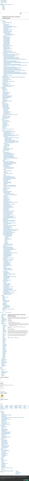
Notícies (3, 374)
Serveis (2, 427)
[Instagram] (11, 4)
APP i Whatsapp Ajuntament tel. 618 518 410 (16, 406)
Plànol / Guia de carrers (5, 447)
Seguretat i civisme (4, 362)
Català (3, 6)
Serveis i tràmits (2, 425)
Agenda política (4, 373)
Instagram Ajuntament (6, 407)
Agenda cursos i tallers (5, 371)
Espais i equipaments (4, 440)
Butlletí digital (3, 465)
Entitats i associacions (4, 441)
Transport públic (4, 448)
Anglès (3, 7)
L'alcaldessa (3, 412)
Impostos (3, 435)
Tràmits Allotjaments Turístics (5, 433)
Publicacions (3, 375)
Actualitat (1, 458)
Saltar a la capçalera (3, 0)
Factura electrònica (4, 436)
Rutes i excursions (4, 452)
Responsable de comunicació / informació (7, 467)
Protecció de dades (4, 423)
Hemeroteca (3, 469)
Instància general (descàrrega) (6, 432)
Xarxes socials (3, 464)
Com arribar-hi (3, 451)
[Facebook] (4, 4)
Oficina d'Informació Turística (5, 450)
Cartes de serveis (4, 428)
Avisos (2, 459)
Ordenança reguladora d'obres (4, 342)
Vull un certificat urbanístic (4, 329)
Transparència (3, 421)
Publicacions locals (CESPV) (5, 446)
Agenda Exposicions (4, 372)
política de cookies (7, 478)
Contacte (1, 3)
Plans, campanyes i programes (6, 422)
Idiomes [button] (3, 5)
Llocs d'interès (3, 455)
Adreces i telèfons (4, 439)
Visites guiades (4, 454)
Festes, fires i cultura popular (5, 445)
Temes (3, 312)
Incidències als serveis (4, 429)
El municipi (1, 438)
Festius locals (3, 444)
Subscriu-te (1, 397)
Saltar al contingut (3, 1)
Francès (4, 9)
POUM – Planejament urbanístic (4, 338)
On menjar (3, 456)
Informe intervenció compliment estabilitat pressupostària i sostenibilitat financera (13, 417)
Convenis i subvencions (5, 418)
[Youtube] (7, 4)
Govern (3, 413)
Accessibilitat (18, 474)
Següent (4, 391)
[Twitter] (1, 4)
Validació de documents (5, 430)
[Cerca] (20, 13)
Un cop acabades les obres (4, 335)
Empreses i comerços (4, 442)
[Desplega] (4, 312)
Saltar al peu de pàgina (4, 2)
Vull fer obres (4, 330)
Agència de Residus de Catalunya (4, 357)
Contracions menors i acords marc (6, 419)
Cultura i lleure (3, 320)
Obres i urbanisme (8, 312)
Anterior (1, 391)
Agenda (3, 370)
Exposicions (3, 462)
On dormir (3, 457)
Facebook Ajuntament (11, 407)
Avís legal (17, 473)
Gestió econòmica (4, 416)
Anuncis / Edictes (4, 415)
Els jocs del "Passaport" (5, 453)
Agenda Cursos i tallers (5, 463)
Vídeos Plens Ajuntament (2, 407)
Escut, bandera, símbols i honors (6, 424)
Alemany (4, 8)
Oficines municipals (4, 426)
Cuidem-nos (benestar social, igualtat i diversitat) (4, 318)
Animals (3, 316)
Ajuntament (2, 411)
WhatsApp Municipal (4, 460)
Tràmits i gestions (4, 431)
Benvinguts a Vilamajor (5, 449)
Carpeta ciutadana (4, 434)
